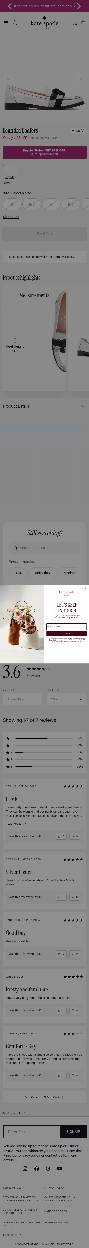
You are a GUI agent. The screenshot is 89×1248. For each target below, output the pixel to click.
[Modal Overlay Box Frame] (44, 624)
